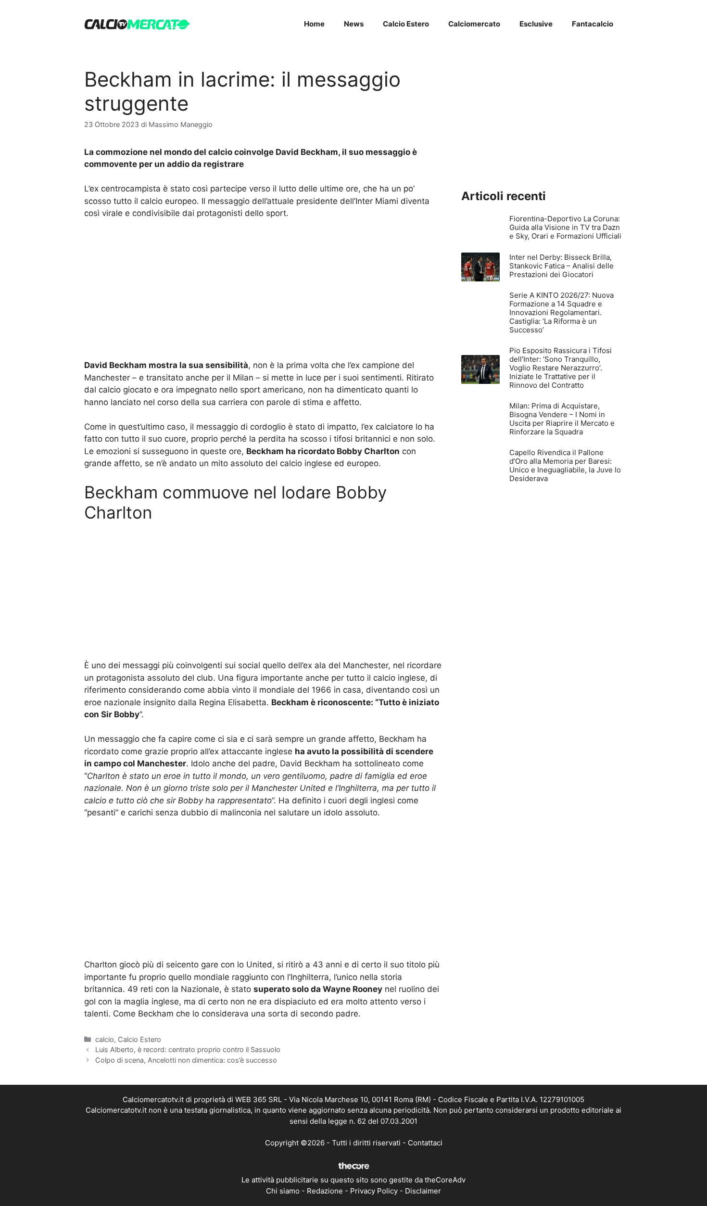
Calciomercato (474, 23)
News (354, 23)
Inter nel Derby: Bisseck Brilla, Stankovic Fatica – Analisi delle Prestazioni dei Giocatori (561, 266)
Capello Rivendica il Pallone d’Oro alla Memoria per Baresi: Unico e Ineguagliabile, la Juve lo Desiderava (565, 465)
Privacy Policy (374, 1190)
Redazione (325, 1190)
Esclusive (536, 23)
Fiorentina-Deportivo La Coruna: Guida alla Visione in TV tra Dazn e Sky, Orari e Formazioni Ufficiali (565, 227)
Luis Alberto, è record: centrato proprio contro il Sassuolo (187, 1049)
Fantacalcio (592, 23)
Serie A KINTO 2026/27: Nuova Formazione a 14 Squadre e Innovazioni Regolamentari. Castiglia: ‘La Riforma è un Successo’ (561, 312)
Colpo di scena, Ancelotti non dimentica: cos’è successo (186, 1060)
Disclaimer (423, 1190)
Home (314, 23)
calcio (104, 1039)
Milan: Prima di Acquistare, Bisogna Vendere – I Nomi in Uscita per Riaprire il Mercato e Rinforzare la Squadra (562, 418)
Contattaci (425, 1142)
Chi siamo (283, 1190)
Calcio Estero (406, 23)
